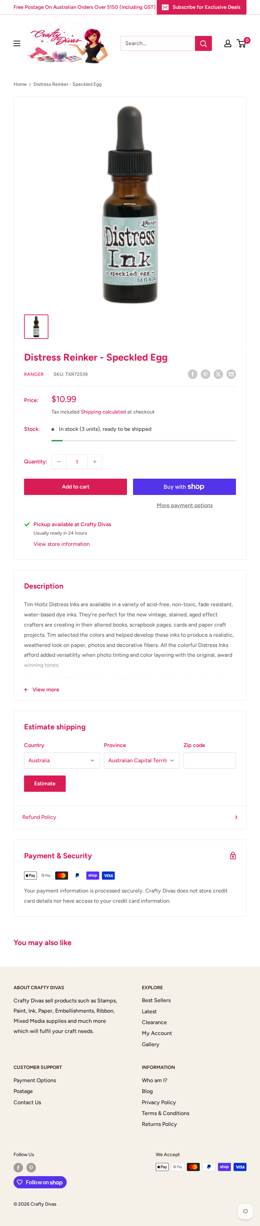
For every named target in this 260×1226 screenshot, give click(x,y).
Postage (23, 1091)
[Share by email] (231, 374)
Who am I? (154, 1080)
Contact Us (27, 1102)
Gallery (150, 1044)
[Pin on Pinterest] (205, 374)
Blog (147, 1091)
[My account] (227, 43)
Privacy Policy (159, 1102)
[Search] (203, 43)
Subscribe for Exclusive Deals (206, 7)
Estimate (45, 783)
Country (34, 745)
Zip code (194, 745)
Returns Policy (159, 1124)
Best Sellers (156, 1000)
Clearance (154, 1022)
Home (20, 84)
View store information (62, 544)
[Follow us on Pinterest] (31, 1167)
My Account (157, 1033)
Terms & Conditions (165, 1113)
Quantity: (35, 461)
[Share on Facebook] (192, 374)
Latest (149, 1011)
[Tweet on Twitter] (218, 374)
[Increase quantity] (95, 462)
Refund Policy (39, 817)
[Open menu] (17, 43)
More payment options (185, 505)
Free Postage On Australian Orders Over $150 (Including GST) (85, 7)
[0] (241, 43)
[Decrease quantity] (59, 462)
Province (115, 745)
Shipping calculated (103, 412)
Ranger (34, 374)
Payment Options (35, 1080)
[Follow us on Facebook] (18, 1167)
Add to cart (75, 486)
